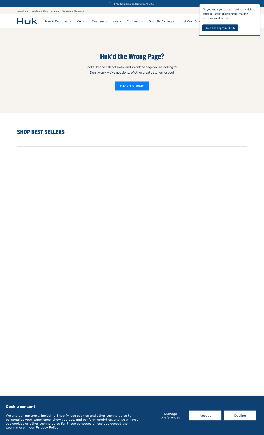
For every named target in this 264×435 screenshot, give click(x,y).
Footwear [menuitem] (134, 21)
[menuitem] (23, 11)
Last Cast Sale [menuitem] (190, 21)
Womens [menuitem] (98, 21)
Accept (205, 415)
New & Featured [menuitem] (56, 21)
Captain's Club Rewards (45, 10)
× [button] (257, 7)
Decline (240, 415)
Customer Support (73, 10)
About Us (22, 10)
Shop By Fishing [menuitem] (160, 21)
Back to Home (132, 86)
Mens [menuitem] (80, 21)
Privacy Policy (47, 427)
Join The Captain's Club (220, 28)
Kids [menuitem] (115, 21)
